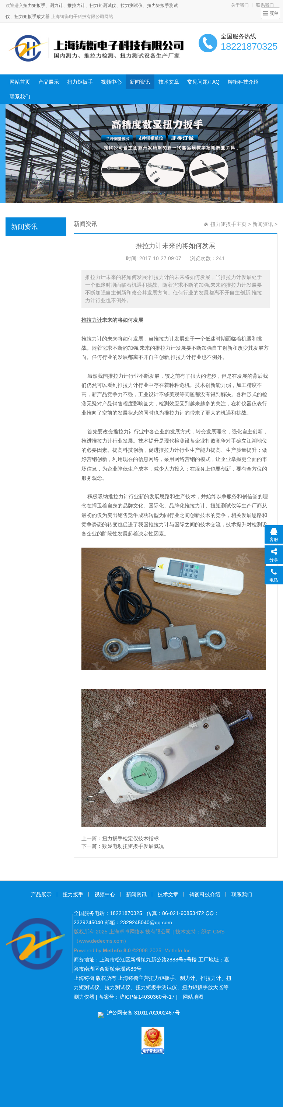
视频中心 (111, 82)
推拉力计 (76, 5)
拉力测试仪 (131, 5)
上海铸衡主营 (133, 978)
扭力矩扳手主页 (228, 224)
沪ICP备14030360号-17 (147, 997)
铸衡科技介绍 (243, 82)
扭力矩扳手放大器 (32, 16)
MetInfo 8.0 (117, 950)
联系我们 (20, 96)
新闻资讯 (140, 82)
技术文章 (168, 82)
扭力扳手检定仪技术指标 (130, 838)
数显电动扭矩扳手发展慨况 (133, 846)
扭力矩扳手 (34, 5)
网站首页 (20, 82)
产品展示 (48, 82)
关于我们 (240, 5)
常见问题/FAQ (203, 82)
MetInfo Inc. (178, 950)
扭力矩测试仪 (103, 5)
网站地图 (193, 997)
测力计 (56, 5)
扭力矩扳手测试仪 (156, 987)
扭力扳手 (73, 894)
